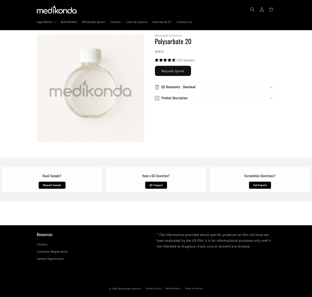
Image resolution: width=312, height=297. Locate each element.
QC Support (156, 185)
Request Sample (52, 185)
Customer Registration (52, 251)
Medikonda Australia (129, 288)
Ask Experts (260, 185)
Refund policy (173, 288)
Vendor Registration (50, 259)
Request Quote (173, 71)
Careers (42, 244)
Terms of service (194, 288)
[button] (46, 21)
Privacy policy (153, 288)
